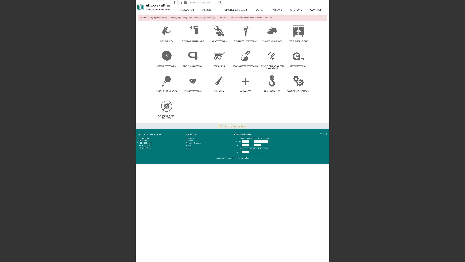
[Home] (154, 7)
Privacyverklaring (242, 158)
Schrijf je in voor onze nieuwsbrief (232, 126)
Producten (187, 9)
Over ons (296, 9)
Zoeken (220, 2)
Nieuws (277, 9)
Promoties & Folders (234, 9)
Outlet (260, 9)
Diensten (207, 9)
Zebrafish (323, 134)
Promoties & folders (193, 143)
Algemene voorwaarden (225, 158)
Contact (315, 9)
